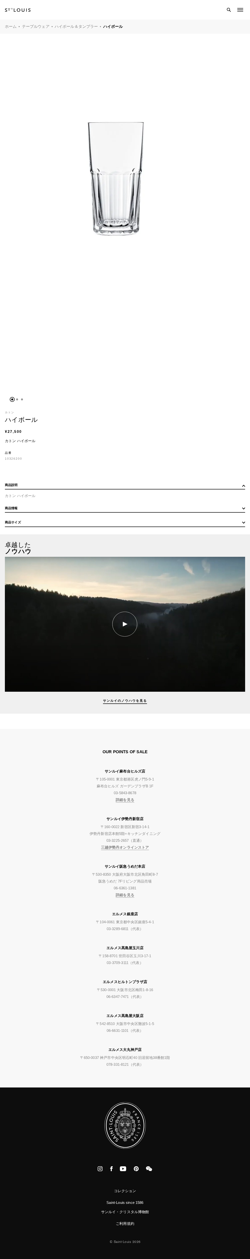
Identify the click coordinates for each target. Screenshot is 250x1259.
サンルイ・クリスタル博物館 (125, 1212)
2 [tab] (17, 399)
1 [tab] (12, 399)
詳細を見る (125, 800)
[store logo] (18, 10)
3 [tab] (22, 399)
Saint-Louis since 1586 (124, 1202)
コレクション (125, 1191)
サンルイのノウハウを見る (125, 700)
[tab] (125, 486)
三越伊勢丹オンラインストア (125, 847)
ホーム (11, 26)
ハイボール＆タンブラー (76, 26)
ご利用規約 (125, 1223)
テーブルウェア (36, 26)
